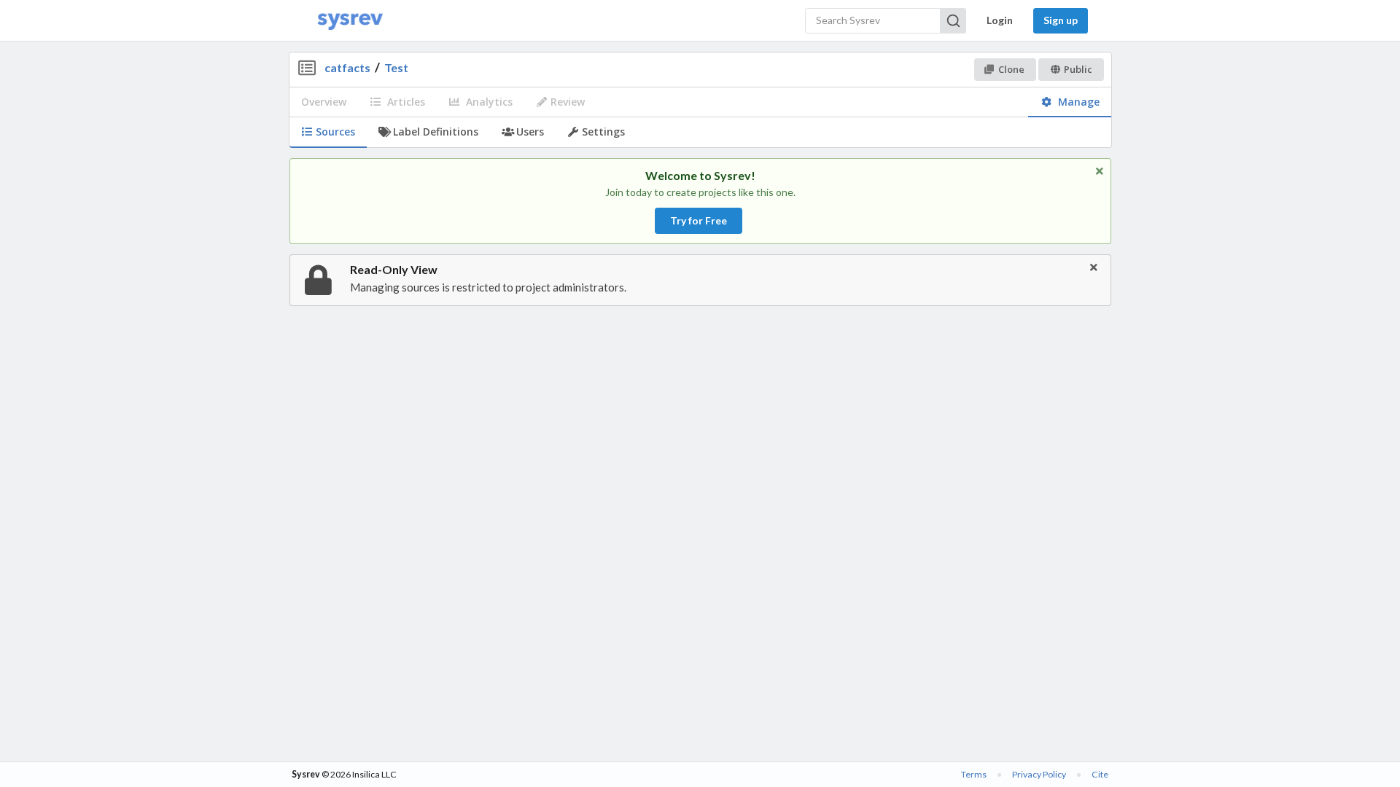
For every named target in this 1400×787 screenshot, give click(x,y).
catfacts (347, 67)
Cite (1100, 774)
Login (1000, 20)
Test (396, 67)
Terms (974, 774)
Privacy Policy (1039, 774)
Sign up (1060, 20)
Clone (1011, 69)
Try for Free (698, 220)
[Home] (350, 21)
